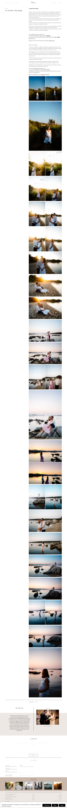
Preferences (46, 805)
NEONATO (60, 799)
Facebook (43, 74)
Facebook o (51, 40)
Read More (4, 806)
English (60, 2)
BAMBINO (60, 798)
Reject (55, 805)
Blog (12, 2)
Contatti (17, 2)
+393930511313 (37, 72)
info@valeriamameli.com (9, 799)
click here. (48, 69)
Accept (62, 805)
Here (30, 74)
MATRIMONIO (60, 795)
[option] (33, 719)
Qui (29, 40)
